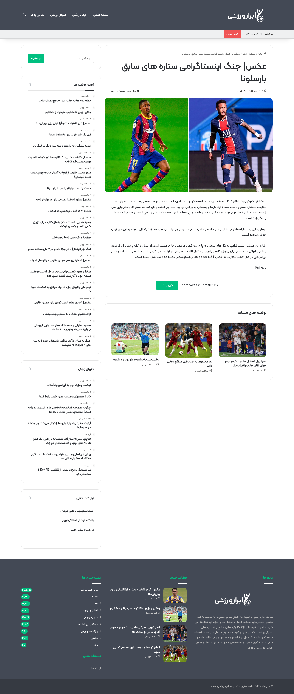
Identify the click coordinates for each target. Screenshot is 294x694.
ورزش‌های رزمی (89, 631)
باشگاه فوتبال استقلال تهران (78, 520)
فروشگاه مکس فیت (82, 530)
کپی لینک (167, 285)
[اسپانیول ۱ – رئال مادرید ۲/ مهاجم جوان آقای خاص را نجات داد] (242, 340)
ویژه (95, 645)
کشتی (94, 638)
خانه (261, 54)
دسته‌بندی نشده (88, 624)
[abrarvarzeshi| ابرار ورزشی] (246, 15)
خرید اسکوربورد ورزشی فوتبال (77, 511)
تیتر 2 (95, 596)
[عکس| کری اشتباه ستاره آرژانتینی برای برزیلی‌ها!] (175, 595)
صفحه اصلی (101, 15)
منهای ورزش (58, 15)
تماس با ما (37, 15)
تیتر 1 (95, 603)
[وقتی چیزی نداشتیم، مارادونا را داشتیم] (135, 339)
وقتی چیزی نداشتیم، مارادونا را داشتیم (136, 359)
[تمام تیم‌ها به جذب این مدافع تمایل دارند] (188, 340)
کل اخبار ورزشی (89, 590)
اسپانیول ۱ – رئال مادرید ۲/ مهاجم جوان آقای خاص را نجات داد (245, 363)
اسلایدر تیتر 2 (248, 54)
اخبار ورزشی (79, 15)
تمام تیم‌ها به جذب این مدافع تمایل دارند (189, 363)
